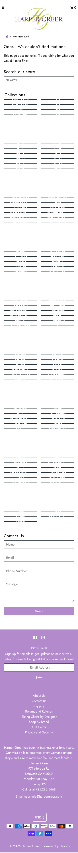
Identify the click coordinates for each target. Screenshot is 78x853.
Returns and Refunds (39, 711)
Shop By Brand (39, 721)
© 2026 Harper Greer (25, 846)
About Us (39, 695)
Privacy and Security (39, 732)
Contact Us (39, 701)
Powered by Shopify (56, 846)
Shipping (39, 706)
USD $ (40, 817)
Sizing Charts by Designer (39, 716)
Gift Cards (39, 727)
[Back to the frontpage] (7, 36)
